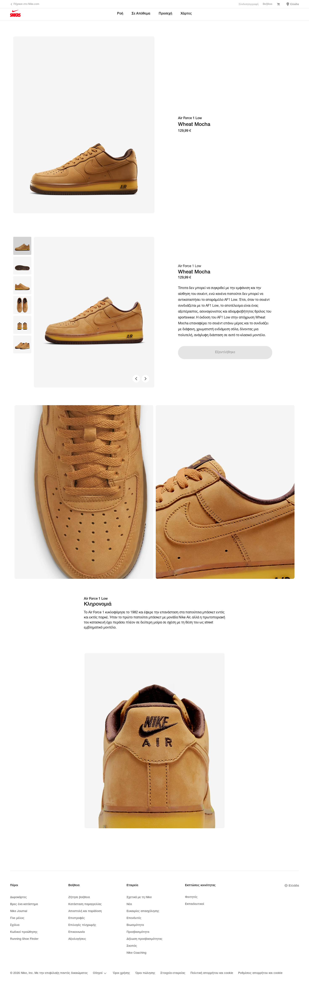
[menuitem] (100, 973)
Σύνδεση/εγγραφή (249, 4)
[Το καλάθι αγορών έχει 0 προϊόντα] (278, 4)
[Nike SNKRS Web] (15, 14)
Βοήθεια (267, 4)
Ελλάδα (294, 885)
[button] (22, 266)
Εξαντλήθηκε (225, 352)
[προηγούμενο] (136, 378)
